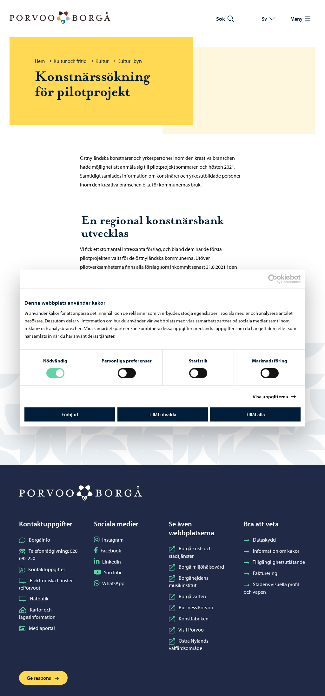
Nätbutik (39, 598)
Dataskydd (264, 540)
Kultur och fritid (70, 61)
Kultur (102, 61)
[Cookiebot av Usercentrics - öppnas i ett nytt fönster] (278, 279)
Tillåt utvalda (162, 414)
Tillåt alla (255, 414)
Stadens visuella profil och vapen (271, 588)
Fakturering (265, 573)
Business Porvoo (196, 607)
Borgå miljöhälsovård (201, 567)
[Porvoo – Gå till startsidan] (60, 17)
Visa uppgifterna (270, 396)
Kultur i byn (129, 61)
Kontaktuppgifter (46, 569)
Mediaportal (42, 628)
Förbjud (70, 414)
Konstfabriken (194, 618)
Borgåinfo (39, 540)
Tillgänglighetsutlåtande (279, 562)
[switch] (127, 373)
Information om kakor (276, 551)
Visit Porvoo (191, 629)
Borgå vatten (192, 596)
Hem (40, 61)
